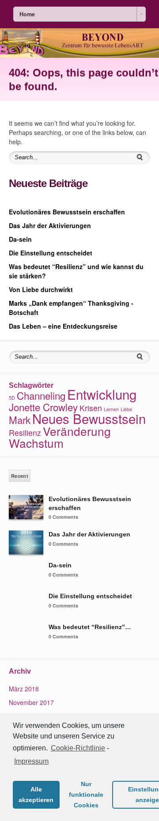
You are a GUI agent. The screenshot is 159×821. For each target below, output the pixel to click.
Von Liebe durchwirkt (41, 289)
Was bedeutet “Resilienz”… (90, 626)
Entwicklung (101, 394)
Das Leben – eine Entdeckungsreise (63, 326)
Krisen (91, 407)
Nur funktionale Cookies (86, 794)
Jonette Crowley (43, 407)
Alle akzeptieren (36, 794)
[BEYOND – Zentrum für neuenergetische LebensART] (79, 55)
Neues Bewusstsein (89, 418)
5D (12, 397)
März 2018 (24, 688)
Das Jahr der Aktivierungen (50, 225)
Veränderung (77, 431)
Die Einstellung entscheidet (50, 252)
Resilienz (25, 432)
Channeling (41, 395)
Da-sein (20, 239)
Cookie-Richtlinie (78, 748)
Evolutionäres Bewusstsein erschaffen (67, 211)
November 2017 (31, 702)
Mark (19, 419)
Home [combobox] (27, 14)
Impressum (31, 761)
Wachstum (36, 443)
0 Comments (63, 517)
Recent (19, 475)
